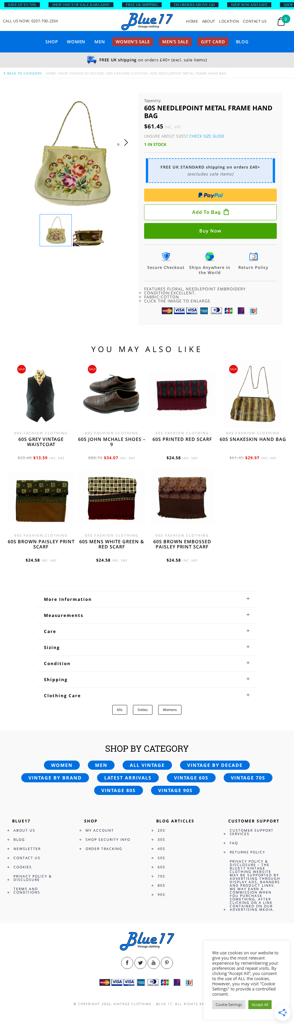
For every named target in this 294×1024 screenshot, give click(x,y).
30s (161, 839)
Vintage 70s (248, 778)
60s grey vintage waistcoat (41, 441)
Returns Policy (247, 852)
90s (161, 894)
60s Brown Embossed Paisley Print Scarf (182, 544)
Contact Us (255, 21)
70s (161, 876)
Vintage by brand (55, 778)
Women (76, 41)
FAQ (234, 843)
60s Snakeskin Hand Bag (253, 439)
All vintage (147, 765)
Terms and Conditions (26, 890)
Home (192, 21)
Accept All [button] (260, 1004)
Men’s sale (175, 41)
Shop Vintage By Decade (81, 73)
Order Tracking (104, 848)
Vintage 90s (175, 790)
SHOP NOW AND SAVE (249, 5)
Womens (170, 709)
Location (229, 21)
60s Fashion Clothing (127, 73)
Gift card (213, 41)
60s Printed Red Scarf (182, 439)
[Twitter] (140, 963)
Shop (51, 41)
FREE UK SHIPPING (142, 5)
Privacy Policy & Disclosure (32, 878)
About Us (24, 830)
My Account (100, 830)
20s (161, 830)
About (208, 21)
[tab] (147, 599)
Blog (242, 41)
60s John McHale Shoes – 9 (112, 441)
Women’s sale (133, 41)
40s (161, 848)
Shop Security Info (108, 839)
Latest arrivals (128, 778)
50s (161, 857)
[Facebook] (127, 963)
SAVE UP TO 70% (22, 5)
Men (99, 41)
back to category (24, 73)
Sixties (143, 709)
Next (128, 148)
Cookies (22, 867)
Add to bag (206, 212)
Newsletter (27, 848)
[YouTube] (154, 963)
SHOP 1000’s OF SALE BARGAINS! (81, 5)
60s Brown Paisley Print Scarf (41, 544)
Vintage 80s (118, 790)
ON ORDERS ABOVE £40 (194, 5)
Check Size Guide (207, 136)
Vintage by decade (215, 765)
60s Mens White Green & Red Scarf (111, 544)
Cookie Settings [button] (229, 1004)
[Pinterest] (167, 963)
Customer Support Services (252, 832)
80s (161, 885)
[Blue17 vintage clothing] (147, 22)
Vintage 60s (191, 778)
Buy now (210, 231)
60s (120, 709)
